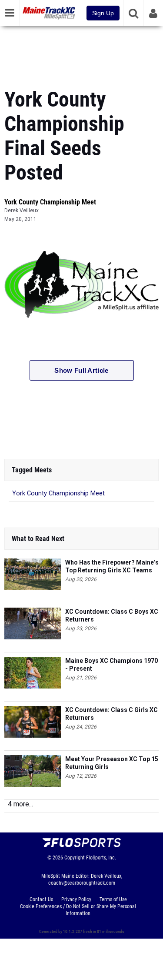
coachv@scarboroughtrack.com (81, 883)
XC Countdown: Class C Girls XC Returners (111, 713)
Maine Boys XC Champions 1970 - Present (111, 664)
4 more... (20, 804)
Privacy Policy (76, 899)
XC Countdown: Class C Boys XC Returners (111, 615)
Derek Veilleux (21, 210)
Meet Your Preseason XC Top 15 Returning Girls (111, 762)
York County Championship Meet (50, 202)
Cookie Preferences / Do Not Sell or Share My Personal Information (78, 909)
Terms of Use (113, 899)
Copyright (74, 858)
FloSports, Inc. (101, 858)
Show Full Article (81, 370)
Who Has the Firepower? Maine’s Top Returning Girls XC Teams (112, 566)
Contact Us (41, 899)
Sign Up (103, 13)
